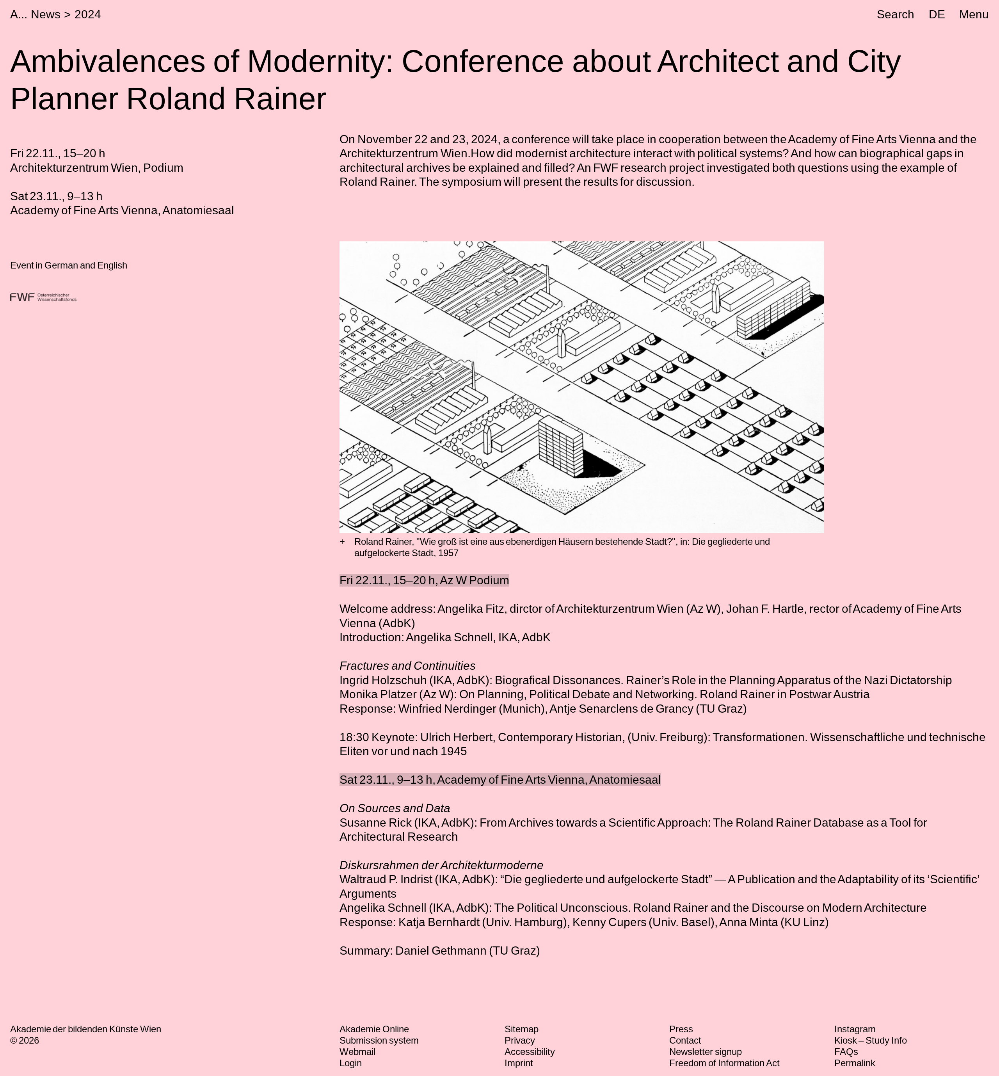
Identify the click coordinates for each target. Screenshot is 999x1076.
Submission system (379, 1040)
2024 (88, 14)
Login (351, 1063)
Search (895, 14)
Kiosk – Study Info (870, 1040)
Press (681, 1029)
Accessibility (530, 1051)
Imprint (519, 1063)
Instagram (855, 1029)
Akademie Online (374, 1029)
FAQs (846, 1051)
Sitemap (522, 1029)
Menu (974, 14)
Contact (685, 1040)
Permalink (854, 1063)
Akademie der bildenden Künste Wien (86, 1029)
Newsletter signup (705, 1051)
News (45, 14)
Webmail (357, 1051)
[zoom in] (342, 542)
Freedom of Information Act (724, 1063)
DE (937, 14)
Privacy (520, 1040)
